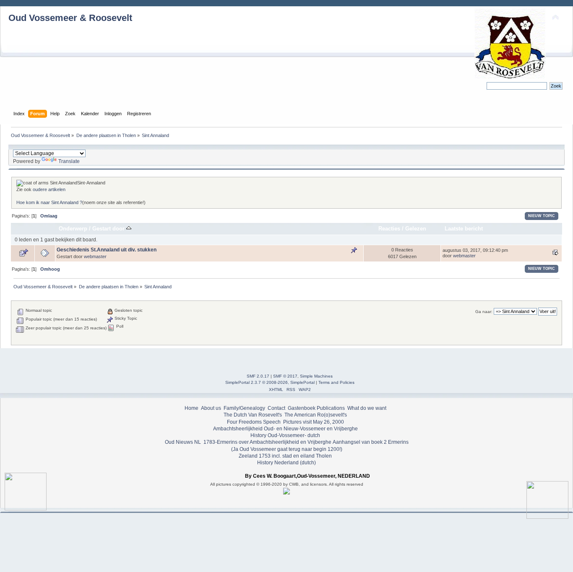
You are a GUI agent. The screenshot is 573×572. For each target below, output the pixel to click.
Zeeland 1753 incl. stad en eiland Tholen (285, 456)
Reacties (389, 228)
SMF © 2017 (285, 376)
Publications (331, 408)
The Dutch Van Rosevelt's (253, 415)
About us (211, 408)
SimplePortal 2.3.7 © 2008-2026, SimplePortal (270, 382)
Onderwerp (73, 228)
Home (191, 408)
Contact (276, 408)
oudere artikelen (49, 189)
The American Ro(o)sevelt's (315, 415)
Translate (69, 161)
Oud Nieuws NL (183, 442)
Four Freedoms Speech (254, 422)
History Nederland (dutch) (286, 463)
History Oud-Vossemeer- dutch (285, 435)
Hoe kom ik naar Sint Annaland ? (49, 202)
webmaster (95, 256)
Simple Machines (316, 376)
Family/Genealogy (244, 408)
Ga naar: (483, 311)
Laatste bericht (464, 228)
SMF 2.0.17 (258, 376)
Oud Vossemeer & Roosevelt (70, 18)
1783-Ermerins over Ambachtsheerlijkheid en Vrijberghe (266, 442)
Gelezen (415, 228)
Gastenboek (301, 408)
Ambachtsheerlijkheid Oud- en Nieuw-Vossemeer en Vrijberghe (285, 429)
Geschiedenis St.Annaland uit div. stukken (106, 250)
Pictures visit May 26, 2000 (313, 422)
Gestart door (109, 228)
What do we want (366, 408)
